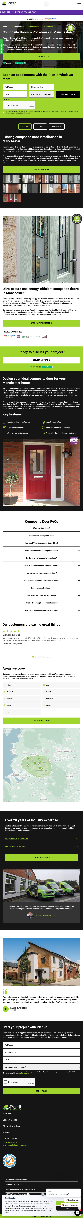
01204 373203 (11, 1143)
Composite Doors (22, 26)
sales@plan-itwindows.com (18, 1145)
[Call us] (46, 3)
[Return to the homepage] (9, 3)
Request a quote (40, 360)
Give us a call (40, 56)
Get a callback (68, 94)
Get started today (41, 721)
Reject (67, 1208)
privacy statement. (24, 1073)
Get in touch (40, 170)
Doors (11, 26)
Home (5, 26)
